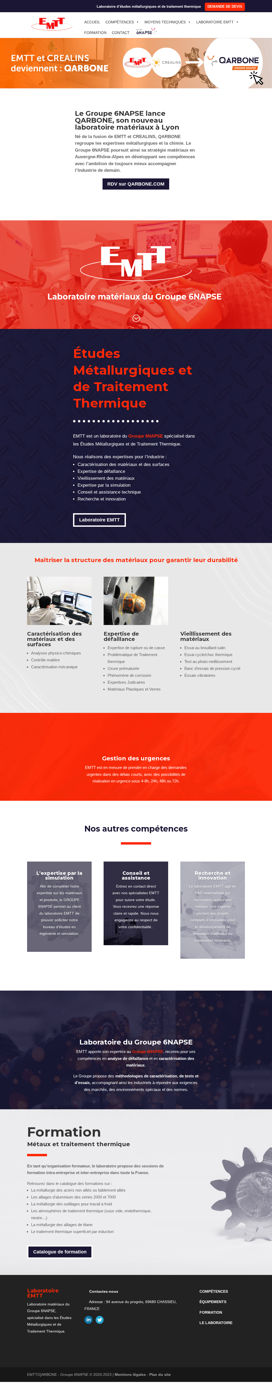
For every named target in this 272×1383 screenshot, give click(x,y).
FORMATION (210, 1312)
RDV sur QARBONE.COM (135, 184)
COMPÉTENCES (213, 1291)
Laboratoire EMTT (215, 22)
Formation (95, 33)
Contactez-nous (103, 1291)
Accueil (92, 22)
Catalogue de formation (60, 1251)
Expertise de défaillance (121, 636)
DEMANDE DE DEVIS (224, 6)
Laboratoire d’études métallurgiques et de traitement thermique (149, 6)
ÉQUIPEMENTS (212, 1302)
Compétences (119, 22)
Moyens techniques (165, 22)
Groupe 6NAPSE (145, 436)
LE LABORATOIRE (215, 1323)
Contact (121, 33)
